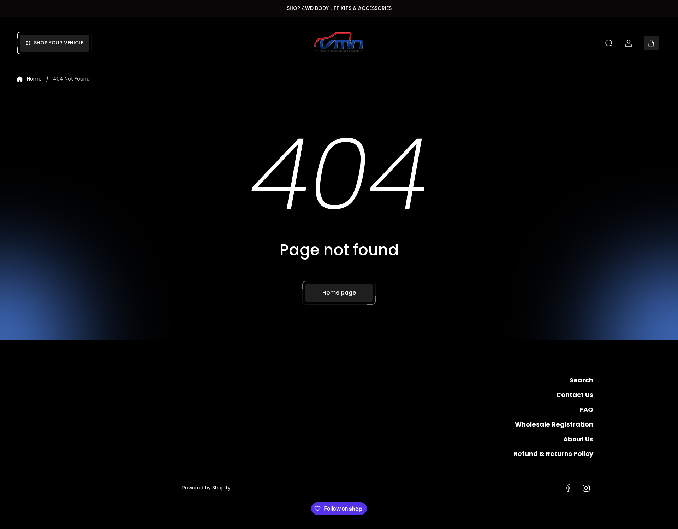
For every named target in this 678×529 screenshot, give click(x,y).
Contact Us (574, 394)
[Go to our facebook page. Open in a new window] (568, 488)
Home (34, 79)
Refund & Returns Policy (553, 453)
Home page (339, 293)
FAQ (586, 409)
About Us (578, 439)
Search (581, 380)
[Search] (609, 43)
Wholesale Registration (554, 424)
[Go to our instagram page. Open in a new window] (586, 488)
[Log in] (629, 43)
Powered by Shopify (206, 487)
